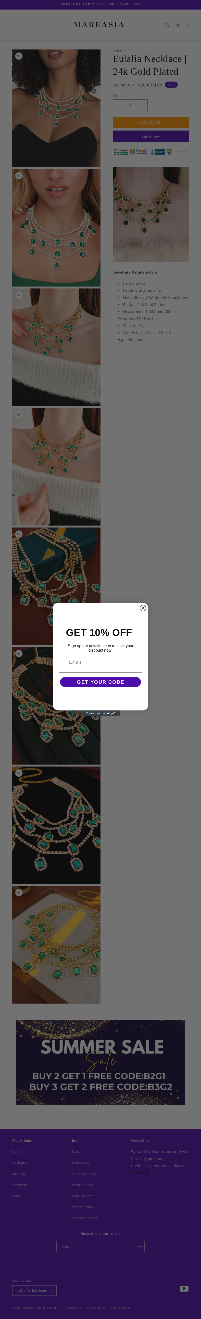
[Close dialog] (143, 608)
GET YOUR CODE (100, 682)
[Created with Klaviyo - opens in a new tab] (100, 713)
